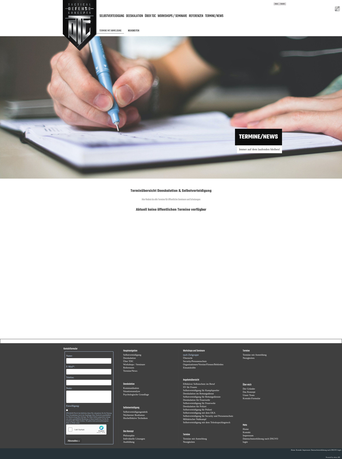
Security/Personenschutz (195, 361)
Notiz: (69, 388)
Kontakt (246, 432)
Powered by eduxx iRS (333, 457)
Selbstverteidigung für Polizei (197, 409)
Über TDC (128, 361)
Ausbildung (128, 442)
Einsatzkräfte (189, 367)
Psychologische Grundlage (136, 394)
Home (246, 429)
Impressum (248, 435)
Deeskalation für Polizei (194, 406)
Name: (69, 355)
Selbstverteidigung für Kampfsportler (201, 390)
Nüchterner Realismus (134, 415)
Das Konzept (249, 392)
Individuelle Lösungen (134, 438)
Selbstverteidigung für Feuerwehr (199, 403)
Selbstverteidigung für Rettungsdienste (202, 396)
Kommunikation (131, 388)
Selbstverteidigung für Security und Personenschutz (208, 416)
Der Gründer (249, 388)
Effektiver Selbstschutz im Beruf (199, 384)
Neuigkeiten (189, 442)
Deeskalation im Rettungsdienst (198, 393)
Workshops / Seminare (134, 364)
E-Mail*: (70, 366)
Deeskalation (129, 358)
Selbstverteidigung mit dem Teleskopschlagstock (206, 422)
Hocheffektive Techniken (135, 418)
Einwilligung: (72, 405)
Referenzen (128, 367)
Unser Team (248, 395)
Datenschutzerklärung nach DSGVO (260, 438)
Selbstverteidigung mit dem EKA (199, 412)
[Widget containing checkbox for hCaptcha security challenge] (86, 429)
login (245, 442)
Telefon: (70, 377)
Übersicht (187, 358)
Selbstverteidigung (132, 354)
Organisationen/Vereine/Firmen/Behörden (203, 364)
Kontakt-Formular (251, 398)
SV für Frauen (190, 387)
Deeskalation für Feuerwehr (196, 400)
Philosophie (129, 435)
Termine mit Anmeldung (195, 438)
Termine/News (130, 370)
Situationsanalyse (131, 391)
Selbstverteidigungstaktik (135, 412)
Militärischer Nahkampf (194, 419)
